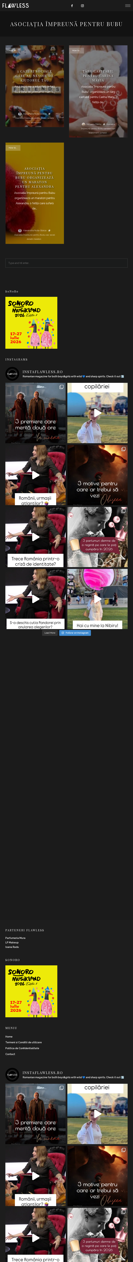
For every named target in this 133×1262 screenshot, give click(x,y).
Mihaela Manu (94, 124)
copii (39, 122)
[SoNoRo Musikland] (31, 346)
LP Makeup (12, 942)
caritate (50, 118)
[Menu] (128, 5)
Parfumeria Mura (15, 938)
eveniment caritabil (98, 133)
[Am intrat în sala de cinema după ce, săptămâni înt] (97, 475)
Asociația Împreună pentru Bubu (30, 118)
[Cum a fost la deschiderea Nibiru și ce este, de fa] (97, 599)
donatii (30, 239)
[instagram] (82, 5)
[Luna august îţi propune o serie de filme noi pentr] (35, 413)
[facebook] (72, 5)
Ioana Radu (12, 947)
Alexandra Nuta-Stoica (34, 113)
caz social (31, 122)
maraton (37, 239)
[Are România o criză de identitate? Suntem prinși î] (35, 537)
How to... (13, 50)
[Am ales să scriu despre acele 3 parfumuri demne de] (97, 537)
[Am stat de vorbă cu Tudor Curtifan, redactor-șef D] (35, 599)
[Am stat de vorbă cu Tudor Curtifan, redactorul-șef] (35, 475)
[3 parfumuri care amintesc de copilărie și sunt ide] (97, 413)
